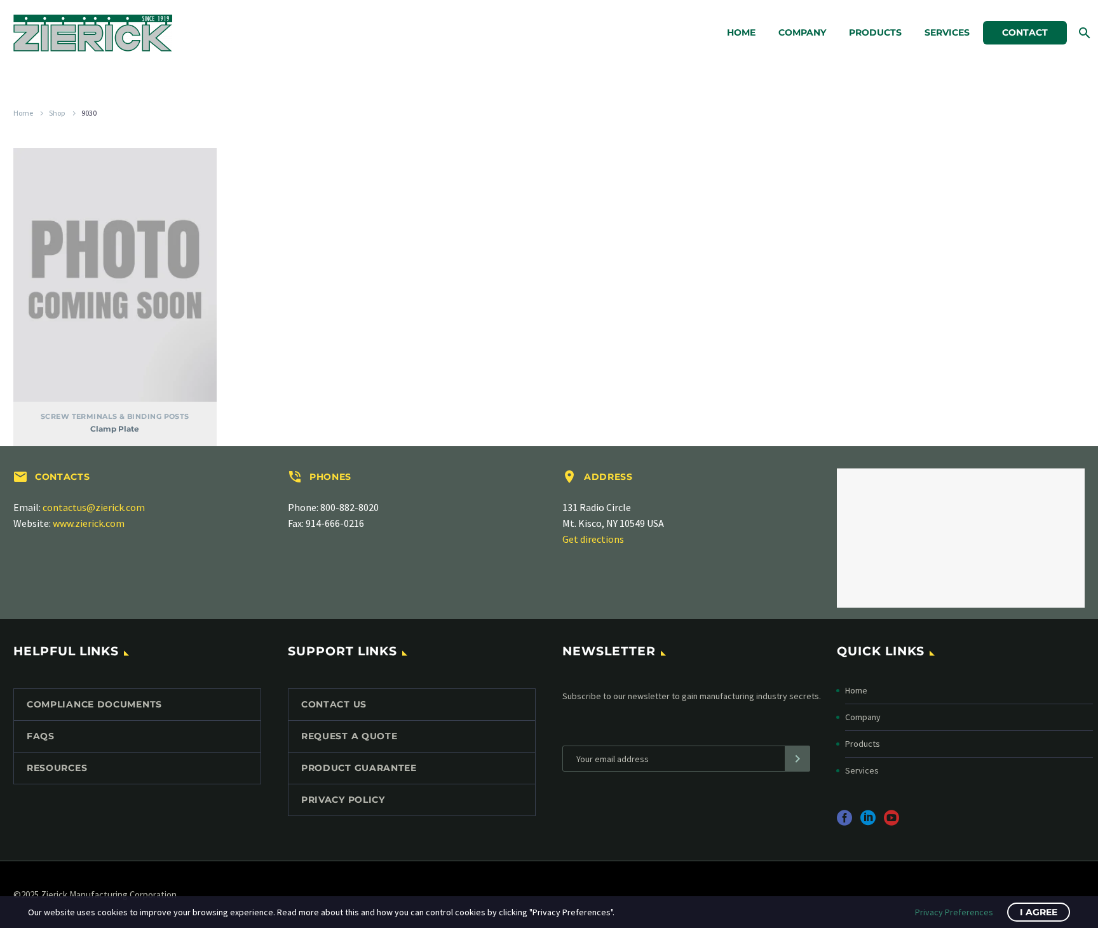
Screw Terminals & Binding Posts (115, 416)
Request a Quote (349, 736)
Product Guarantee (359, 768)
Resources (57, 768)
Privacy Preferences (954, 912)
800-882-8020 (349, 507)
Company (802, 32)
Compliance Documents (94, 704)
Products (875, 32)
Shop (57, 113)
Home (741, 32)
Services (947, 32)
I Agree (1038, 912)
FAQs (41, 736)
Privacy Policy (343, 799)
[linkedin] (868, 822)
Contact (1025, 32)
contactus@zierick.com (94, 507)
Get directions (593, 539)
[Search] (1083, 33)
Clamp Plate (114, 428)
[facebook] (844, 822)
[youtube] (891, 822)
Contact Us (334, 704)
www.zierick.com (89, 523)
